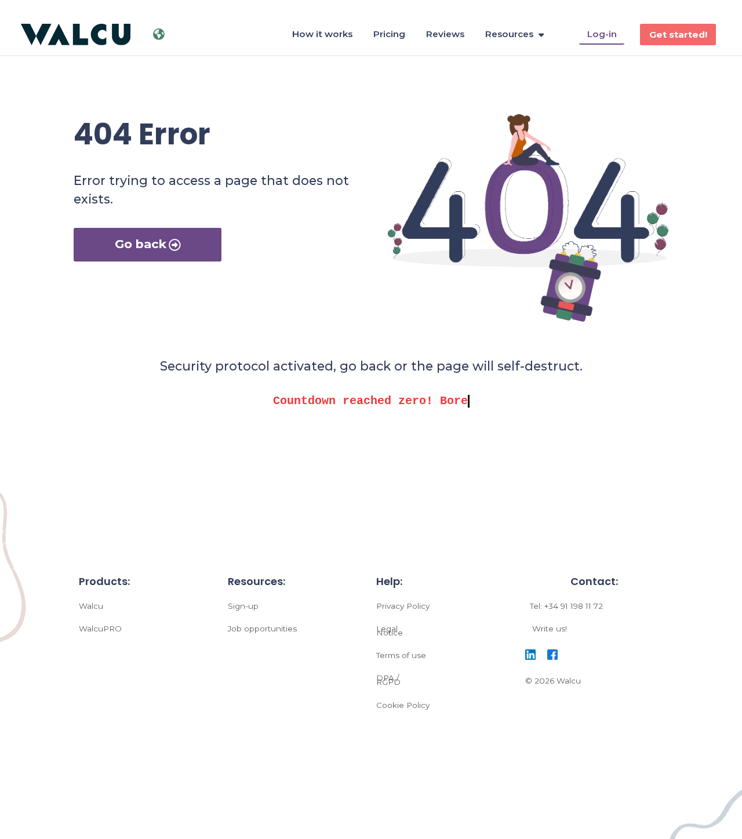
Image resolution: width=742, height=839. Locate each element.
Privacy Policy (403, 606)
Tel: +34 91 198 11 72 (566, 606)
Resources (509, 33)
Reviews (445, 33)
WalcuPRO (100, 628)
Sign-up (243, 606)
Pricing (389, 33)
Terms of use (401, 655)
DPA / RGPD (388, 680)
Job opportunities (262, 628)
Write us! (549, 628)
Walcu (91, 606)
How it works (322, 33)
